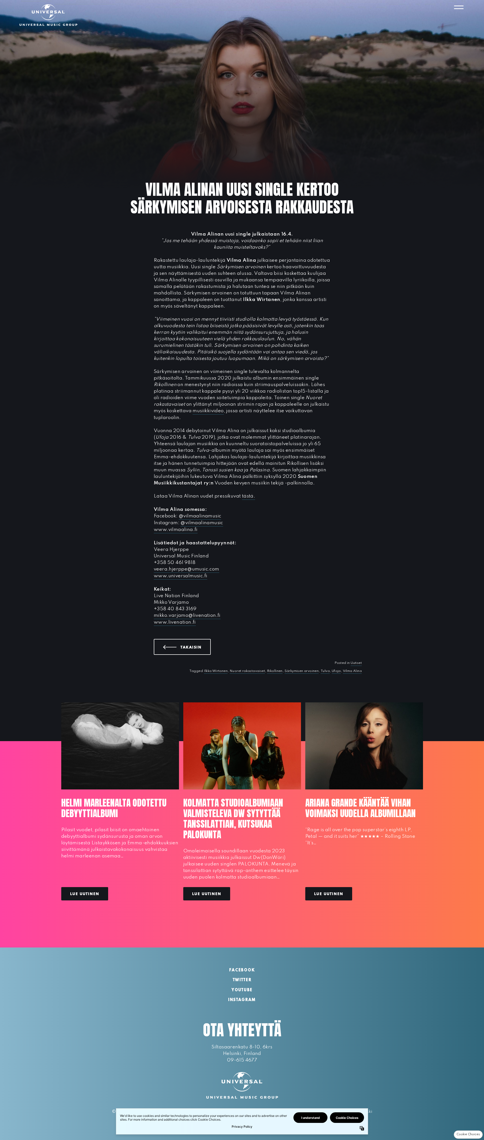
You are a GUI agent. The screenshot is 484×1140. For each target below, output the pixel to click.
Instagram (242, 1000)
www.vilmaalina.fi (176, 529)
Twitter (242, 980)
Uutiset (356, 663)
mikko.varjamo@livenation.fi (187, 615)
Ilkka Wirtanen (216, 671)
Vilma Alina (352, 671)
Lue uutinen (84, 894)
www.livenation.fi (175, 622)
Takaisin (195, 647)
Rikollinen (275, 671)
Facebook (242, 970)
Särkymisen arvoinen (302, 671)
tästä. (248, 496)
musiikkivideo (208, 410)
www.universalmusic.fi (180, 576)
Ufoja (336, 671)
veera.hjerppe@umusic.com (186, 569)
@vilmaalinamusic (200, 516)
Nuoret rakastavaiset (247, 671)
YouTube (242, 990)
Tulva (325, 671)
